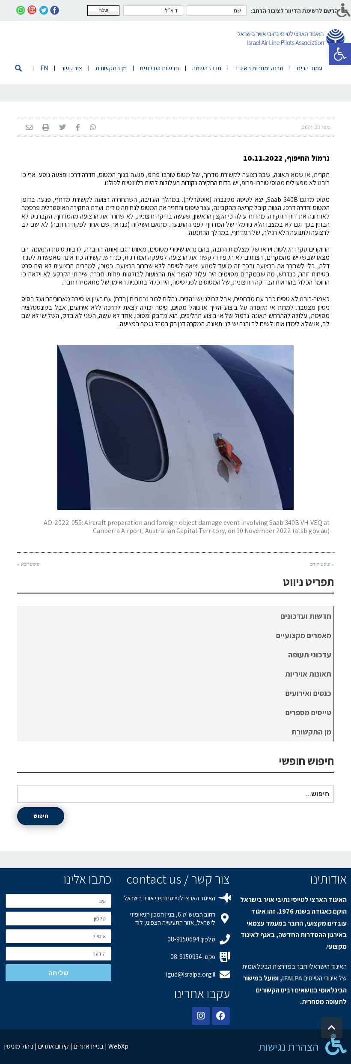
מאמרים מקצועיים (303, 635)
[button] (340, 54)
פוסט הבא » (28, 563)
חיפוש (40, 816)
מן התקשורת (311, 732)
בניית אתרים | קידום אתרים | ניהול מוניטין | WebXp (66, 1046)
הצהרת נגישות (289, 1046)
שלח (103, 10)
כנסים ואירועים (308, 693)
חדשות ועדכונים (306, 616)
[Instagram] (201, 1016)
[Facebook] (221, 1016)
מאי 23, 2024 (316, 127)
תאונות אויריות (308, 674)
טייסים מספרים (308, 712)
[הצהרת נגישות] (336, 1044)
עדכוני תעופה (309, 654)
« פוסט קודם (322, 563)
